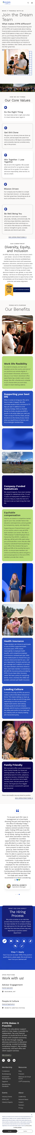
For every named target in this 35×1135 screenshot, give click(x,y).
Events (4, 1093)
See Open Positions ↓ (18, 237)
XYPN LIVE (5, 1099)
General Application (8, 1004)
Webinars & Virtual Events (25, 1078)
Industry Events (7, 1097)
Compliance (6, 1071)
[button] (32, 3)
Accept (9, 1131)
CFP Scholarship (24, 1081)
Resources (23, 1067)
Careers (21, 1102)
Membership (7, 1067)
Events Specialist (7, 988)
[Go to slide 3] (19, 894)
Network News (23, 1099)
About (21, 1093)
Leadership (22, 1097)
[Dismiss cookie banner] (32, 1114)
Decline (25, 1131)
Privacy (21, 1108)
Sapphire (5, 1081)
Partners (21, 1105)
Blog (20, 1071)
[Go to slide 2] (17, 894)
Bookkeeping (6, 1074)
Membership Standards (6, 1085)
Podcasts (21, 1074)
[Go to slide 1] (15, 894)
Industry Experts (7, 1102)
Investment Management (6, 1078)
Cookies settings (17, 1127)
